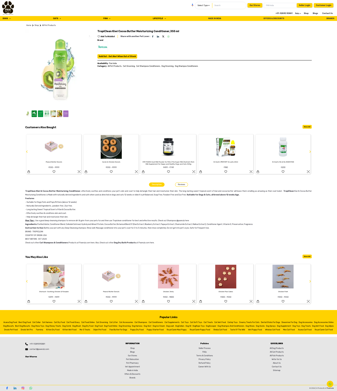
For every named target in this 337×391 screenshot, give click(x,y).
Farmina (39, 330)
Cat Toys (185, 322)
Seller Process (205, 348)
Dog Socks (260, 326)
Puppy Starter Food (155, 330)
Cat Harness (47, 322)
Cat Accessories (126, 322)
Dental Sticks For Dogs (270, 322)
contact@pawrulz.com (39, 349)
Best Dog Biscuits (22, 326)
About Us (277, 363)
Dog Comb (66, 326)
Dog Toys (296, 326)
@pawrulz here (183, 220)
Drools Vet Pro (27, 330)
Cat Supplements (172, 322)
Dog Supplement (284, 326)
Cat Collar (36, 322)
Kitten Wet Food (69, 330)
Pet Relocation (132, 359)
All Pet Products (49, 25)
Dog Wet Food (318, 326)
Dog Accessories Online (324, 322)
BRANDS (330, 18)
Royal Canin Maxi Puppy (177, 330)
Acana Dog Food (10, 322)
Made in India (132, 370)
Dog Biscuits (8, 326)
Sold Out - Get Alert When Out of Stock (117, 56)
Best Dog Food (25, 322)
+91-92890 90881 (284, 13)
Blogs (315, 13)
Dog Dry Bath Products (125, 243)
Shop (306, 13)
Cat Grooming (102, 322)
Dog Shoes (250, 326)
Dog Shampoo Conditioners (186, 66)
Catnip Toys (232, 322)
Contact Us (327, 13)
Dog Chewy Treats (53, 326)
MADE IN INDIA (214, 18)
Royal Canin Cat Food (324, 330)
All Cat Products (277, 352)
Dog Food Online (110, 326)
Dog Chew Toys (37, 326)
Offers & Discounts (132, 374)
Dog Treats (306, 326)
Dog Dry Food (87, 326)
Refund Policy (204, 363)
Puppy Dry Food (137, 330)
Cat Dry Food (59, 322)
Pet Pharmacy (132, 363)
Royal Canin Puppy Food (200, 330)
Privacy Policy (205, 359)
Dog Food (99, 326)
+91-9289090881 (37, 344)
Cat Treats (208, 322)
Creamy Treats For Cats (249, 322)
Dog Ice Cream (159, 326)
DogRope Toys (199, 326)
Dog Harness (137, 326)
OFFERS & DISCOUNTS (273, 18)
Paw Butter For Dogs (118, 330)
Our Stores (255, 5)
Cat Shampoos (141, 322)
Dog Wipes (329, 326)
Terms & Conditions (204, 356)
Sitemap (276, 370)
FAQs (204, 352)
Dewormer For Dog (289, 322)
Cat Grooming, (129, 66)
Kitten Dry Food (53, 330)
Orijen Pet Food (99, 330)
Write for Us (277, 359)
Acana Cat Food (305, 330)
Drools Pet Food (11, 330)
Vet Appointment (132, 367)
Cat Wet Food (220, 322)
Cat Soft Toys (196, 322)
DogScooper (211, 326)
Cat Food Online (88, 322)
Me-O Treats (85, 330)
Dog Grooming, (168, 66)
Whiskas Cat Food (272, 330)
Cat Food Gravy (73, 322)
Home (28, 25)
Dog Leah (170, 326)
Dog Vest (147, 326)
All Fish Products (277, 356)
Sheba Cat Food (220, 330)
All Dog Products (277, 348)
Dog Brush (76, 326)
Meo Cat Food (289, 330)
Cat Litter (113, 322)
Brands (132, 378)
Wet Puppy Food (255, 330)
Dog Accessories (306, 322)
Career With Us (204, 367)
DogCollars (179, 326)
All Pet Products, (115, 66)
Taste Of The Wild (237, 330)
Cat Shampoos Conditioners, (148, 66)
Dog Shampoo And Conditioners (231, 326)
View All (307, 127)
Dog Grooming (125, 326)
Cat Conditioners (156, 322)
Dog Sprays (271, 326)
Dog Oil (188, 326)
